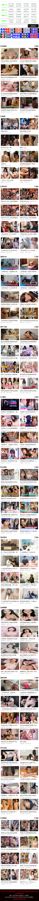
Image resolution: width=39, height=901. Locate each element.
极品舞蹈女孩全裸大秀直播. (9, 655)
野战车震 (11, 11)
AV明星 (11, 22)
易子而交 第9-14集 (6, 147)
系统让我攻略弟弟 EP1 (26, 180)
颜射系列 (26, 22)
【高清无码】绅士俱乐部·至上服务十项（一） (14, 250)
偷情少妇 (33, 11)
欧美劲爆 (18, 14)
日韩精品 (11, 14)
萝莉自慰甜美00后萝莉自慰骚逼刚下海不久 (13, 391)
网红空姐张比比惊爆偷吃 (8, 779)
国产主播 (11, 4)
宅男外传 (3, 164)
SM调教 (18, 11)
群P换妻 (18, 17)
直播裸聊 (11, 6)
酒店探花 (33, 4)
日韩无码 (11, 20)
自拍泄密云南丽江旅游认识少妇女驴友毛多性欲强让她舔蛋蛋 (18, 110)
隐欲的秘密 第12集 (25, 131)
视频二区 (4, 10)
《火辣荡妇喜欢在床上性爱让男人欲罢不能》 (13, 709)
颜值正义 (26, 17)
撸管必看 (33, 6)
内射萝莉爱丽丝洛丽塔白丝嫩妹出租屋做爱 (13, 358)
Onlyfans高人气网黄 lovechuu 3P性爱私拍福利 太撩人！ (17, 725)
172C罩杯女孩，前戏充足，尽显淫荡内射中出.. (14, 692)
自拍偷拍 (18, 4)
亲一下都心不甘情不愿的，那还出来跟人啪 (13, 552)
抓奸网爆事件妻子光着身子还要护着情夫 (12, 515)
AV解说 (19, 9)
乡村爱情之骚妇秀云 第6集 (27, 164)
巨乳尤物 (18, 22)
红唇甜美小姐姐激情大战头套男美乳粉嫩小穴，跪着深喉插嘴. (18, 639)
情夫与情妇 (23, 741)
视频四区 (4, 21)
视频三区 (4, 15)
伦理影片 (33, 14)
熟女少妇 (33, 17)
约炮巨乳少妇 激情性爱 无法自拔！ (11, 741)
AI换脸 (11, 9)
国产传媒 (33, 9)
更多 (37, 46)
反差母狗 (26, 9)
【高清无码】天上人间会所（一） (10, 234)
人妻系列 (26, 20)
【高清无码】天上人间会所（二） (29, 250)
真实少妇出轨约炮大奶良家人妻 (29, 320)
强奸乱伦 (33, 20)
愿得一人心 (23, 147)
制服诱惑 (11, 17)
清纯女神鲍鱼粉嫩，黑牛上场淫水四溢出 (12, 585)
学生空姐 (26, 6)
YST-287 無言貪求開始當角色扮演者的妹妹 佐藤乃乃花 (16, 849)
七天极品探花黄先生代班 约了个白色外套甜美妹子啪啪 (16, 568)
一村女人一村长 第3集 (7, 180)
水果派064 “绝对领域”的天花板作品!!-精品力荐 (14, 461)
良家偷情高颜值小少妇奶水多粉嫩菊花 (11, 304)
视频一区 (4, 5)
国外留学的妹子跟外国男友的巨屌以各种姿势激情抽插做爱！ (18, 763)
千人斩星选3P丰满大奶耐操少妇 (10, 601)
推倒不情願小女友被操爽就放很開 (29, 94)
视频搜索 (33, 26)
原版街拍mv (4, 131)
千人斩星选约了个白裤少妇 (27, 552)
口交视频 (33, 22)
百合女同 (18, 6)
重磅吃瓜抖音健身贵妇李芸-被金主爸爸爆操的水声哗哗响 (17, 498)
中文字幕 (18, 20)
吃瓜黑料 (26, 4)
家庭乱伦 (26, 11)
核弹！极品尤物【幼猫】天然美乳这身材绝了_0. (14, 671)
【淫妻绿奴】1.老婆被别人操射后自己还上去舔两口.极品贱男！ (19, 271)
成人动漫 (26, 14)
